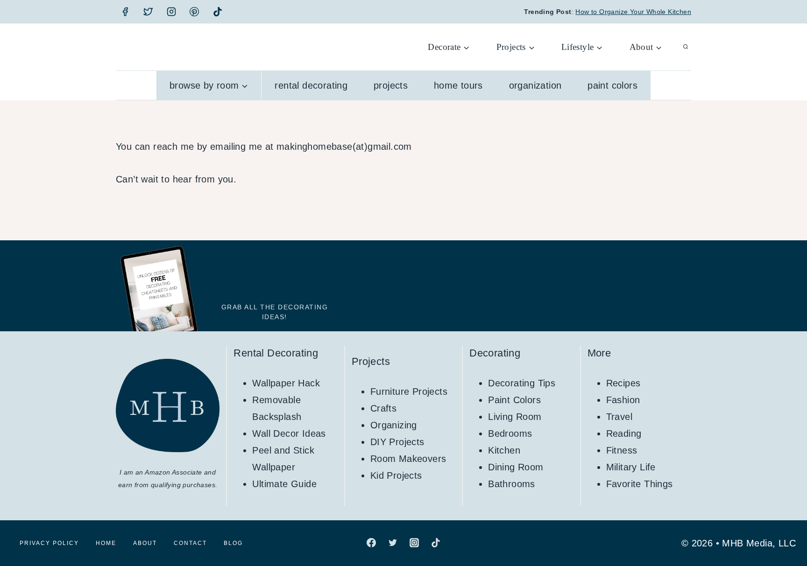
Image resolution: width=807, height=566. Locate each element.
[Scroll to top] (783, 528)
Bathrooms (511, 484)
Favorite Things (639, 484)
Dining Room (515, 467)
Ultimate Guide (284, 484)
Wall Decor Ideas (289, 433)
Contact (190, 543)
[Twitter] (148, 11)
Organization (535, 85)
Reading (624, 433)
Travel (619, 417)
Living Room (514, 417)
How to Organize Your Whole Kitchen (633, 11)
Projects (391, 85)
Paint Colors (612, 85)
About (145, 543)
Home (106, 543)
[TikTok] (217, 11)
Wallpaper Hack (286, 383)
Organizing (393, 425)
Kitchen (504, 450)
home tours (458, 85)
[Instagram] (171, 11)
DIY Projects (397, 442)
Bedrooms (510, 433)
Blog (233, 543)
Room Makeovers (408, 459)
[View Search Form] (685, 47)
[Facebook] (125, 11)
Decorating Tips (521, 383)
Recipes (623, 383)
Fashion (623, 400)
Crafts (383, 408)
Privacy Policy (49, 543)
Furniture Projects (408, 391)
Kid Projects (396, 475)
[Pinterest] (194, 11)
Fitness (621, 450)
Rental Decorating (311, 85)
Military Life (631, 467)
